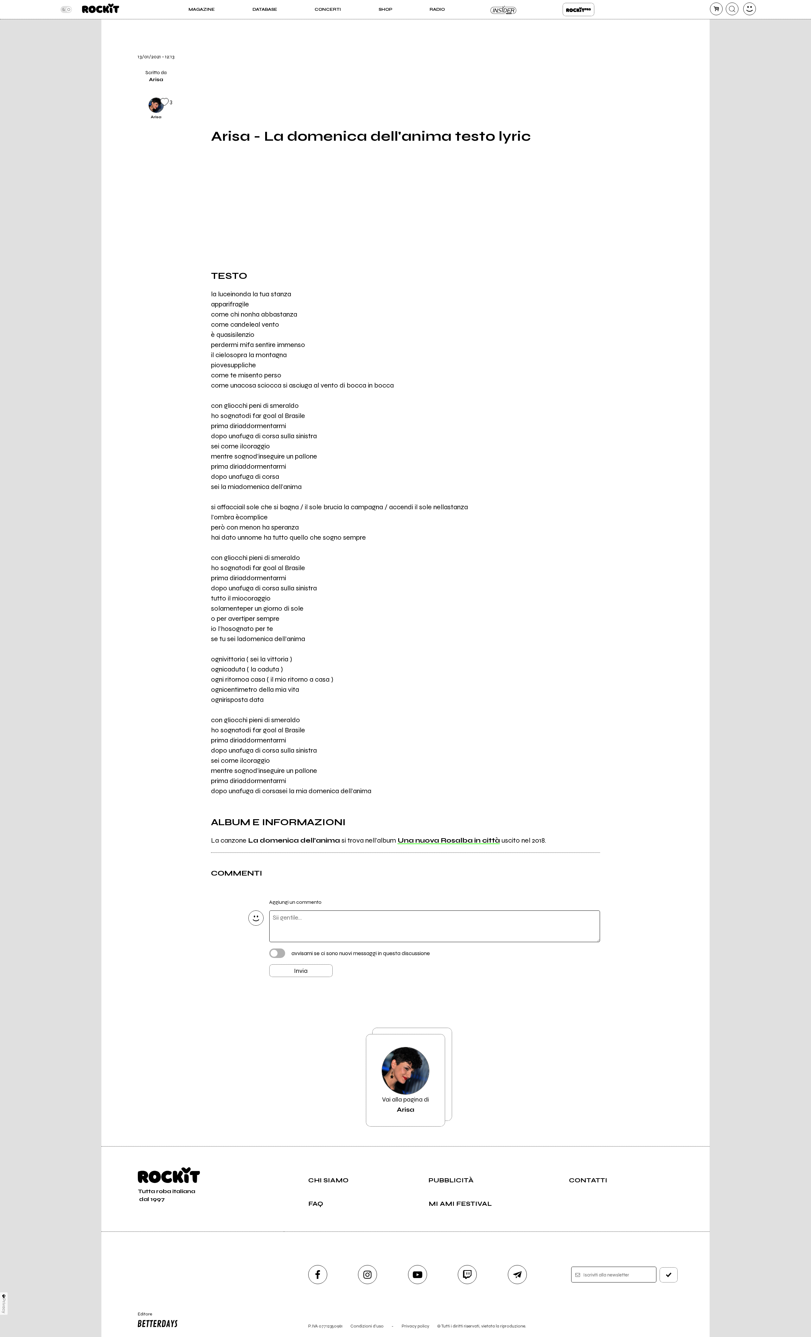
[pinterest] (615, 104)
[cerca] (732, 9)
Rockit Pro (578, 9)
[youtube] (417, 1274)
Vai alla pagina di (405, 1105)
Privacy (4, 1305)
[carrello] (716, 9)
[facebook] (615, 61)
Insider (504, 9)
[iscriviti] (669, 1274)
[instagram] (367, 1274)
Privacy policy (415, 1326)
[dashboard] (749, 9)
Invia (301, 971)
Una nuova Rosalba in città (449, 840)
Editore (142, 1317)
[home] (100, 9)
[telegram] (517, 1274)
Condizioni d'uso (367, 1326)
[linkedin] (615, 82)
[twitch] (467, 1274)
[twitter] (615, 39)
